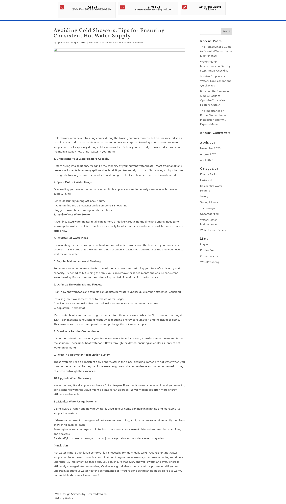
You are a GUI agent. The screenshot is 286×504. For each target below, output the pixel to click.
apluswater (63, 42)
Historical (206, 180)
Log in (204, 244)
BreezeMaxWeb (97, 494)
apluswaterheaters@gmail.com (153, 9)
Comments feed (210, 256)
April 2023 (206, 160)
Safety (204, 196)
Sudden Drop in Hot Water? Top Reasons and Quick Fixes (216, 81)
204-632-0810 (101, 9)
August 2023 (208, 154)
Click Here (210, 9)
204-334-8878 (81, 9)
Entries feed (207, 250)
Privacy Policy (64, 498)
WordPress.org (209, 262)
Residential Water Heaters (103, 42)
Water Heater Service (131, 42)
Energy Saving (209, 174)
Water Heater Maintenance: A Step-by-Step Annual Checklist (216, 66)
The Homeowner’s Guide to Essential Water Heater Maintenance (216, 51)
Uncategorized (209, 214)
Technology (207, 208)
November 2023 (210, 148)
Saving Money (209, 202)
